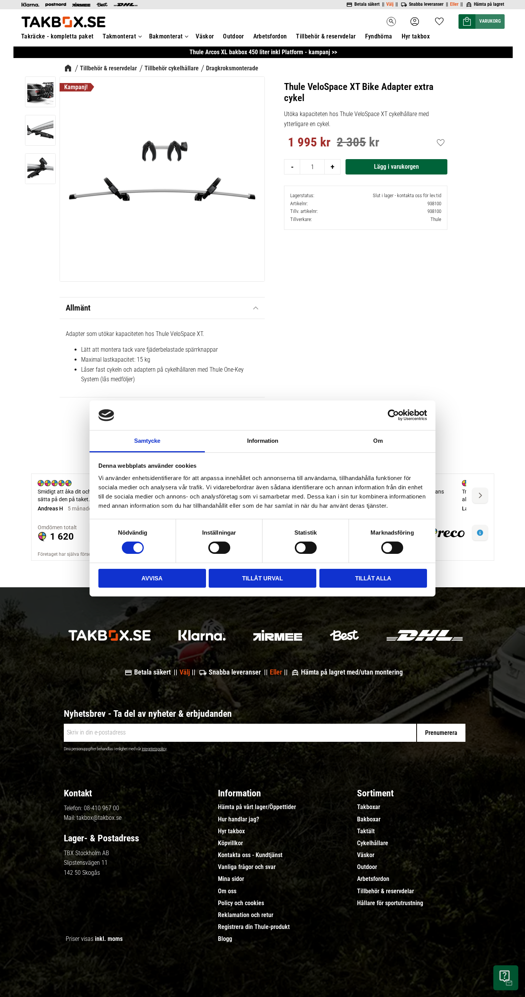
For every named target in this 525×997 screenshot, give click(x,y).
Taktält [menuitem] (366, 831)
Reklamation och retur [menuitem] (245, 915)
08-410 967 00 (101, 808)
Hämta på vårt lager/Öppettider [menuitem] (257, 807)
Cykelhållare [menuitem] (372, 843)
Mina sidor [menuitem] (231, 879)
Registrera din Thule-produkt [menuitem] (254, 927)
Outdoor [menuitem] (233, 36)
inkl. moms (109, 938)
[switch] (219, 548)
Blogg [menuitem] (225, 939)
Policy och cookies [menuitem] (241, 903)
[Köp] (396, 166)
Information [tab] (262, 440)
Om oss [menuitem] (227, 891)
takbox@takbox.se (98, 817)
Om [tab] (378, 440)
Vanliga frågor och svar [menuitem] (247, 867)
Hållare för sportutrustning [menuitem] (390, 903)
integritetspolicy (154, 748)
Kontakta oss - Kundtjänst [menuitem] (250, 855)
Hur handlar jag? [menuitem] (238, 819)
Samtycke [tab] (147, 440)
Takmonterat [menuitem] (119, 36)
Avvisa (152, 578)
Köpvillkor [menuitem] (230, 843)
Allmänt (78, 307)
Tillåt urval (262, 578)
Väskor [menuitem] (205, 36)
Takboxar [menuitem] (368, 807)
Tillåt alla (373, 578)
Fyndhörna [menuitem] (378, 36)
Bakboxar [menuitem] (368, 819)
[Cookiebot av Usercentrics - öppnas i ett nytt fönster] (393, 415)
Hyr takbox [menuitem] (416, 36)
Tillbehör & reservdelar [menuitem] (326, 36)
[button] (439, 19)
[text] (309, 143)
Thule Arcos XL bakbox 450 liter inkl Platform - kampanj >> (263, 52)
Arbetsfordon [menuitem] (270, 36)
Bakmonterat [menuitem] (166, 36)
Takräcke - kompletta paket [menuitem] (57, 36)
